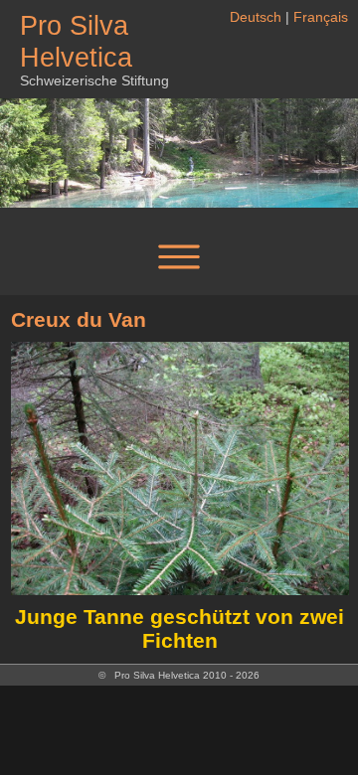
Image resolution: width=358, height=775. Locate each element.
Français (320, 17)
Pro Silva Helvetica (76, 41)
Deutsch (255, 17)
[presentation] (35, 497)
